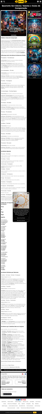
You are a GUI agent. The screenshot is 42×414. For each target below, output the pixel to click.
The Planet (3, 194)
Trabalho (24, 377)
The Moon (3, 123)
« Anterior (6, 382)
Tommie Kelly (21, 377)
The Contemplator (5, 70)
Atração (13, 376)
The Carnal (3, 143)
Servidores (2, 377)
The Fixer (9, 317)
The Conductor (8, 177)
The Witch (4, 358)
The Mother (3, 181)
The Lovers (9, 143)
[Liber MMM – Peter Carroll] (34, 56)
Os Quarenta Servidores (16, 40)
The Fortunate (4, 164)
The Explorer (4, 57)
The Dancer (4, 351)
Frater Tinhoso (11, 365)
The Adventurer (10, 57)
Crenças (25, 376)
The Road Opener (13, 91)
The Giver (9, 190)
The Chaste (3, 102)
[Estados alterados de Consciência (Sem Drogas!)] (34, 71)
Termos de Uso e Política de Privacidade (26, 412)
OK (34, 412)
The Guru (3, 111)
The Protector (13, 377)
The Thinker (3, 159)
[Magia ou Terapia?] (34, 41)
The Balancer (3, 174)
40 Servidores (5, 376)
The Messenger (4, 259)
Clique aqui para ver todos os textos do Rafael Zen (13, 369)
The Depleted (9, 164)
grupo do (19, 52)
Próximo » (22, 382)
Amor (11, 376)
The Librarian (9, 111)
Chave (22, 376)
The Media (3, 169)
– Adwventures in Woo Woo (14, 367)
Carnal (19, 376)
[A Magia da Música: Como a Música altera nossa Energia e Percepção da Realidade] (34, 26)
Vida (1, 378)
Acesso (8, 376)
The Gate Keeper (4, 91)
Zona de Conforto (5, 378)
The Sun (7, 309)
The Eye (2, 177)
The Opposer (9, 80)
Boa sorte (16, 376)
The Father (8, 133)
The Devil (3, 80)
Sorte (5, 377)
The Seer (12, 70)
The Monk (9, 102)
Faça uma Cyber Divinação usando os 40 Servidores (11, 361)
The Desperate (10, 174)
